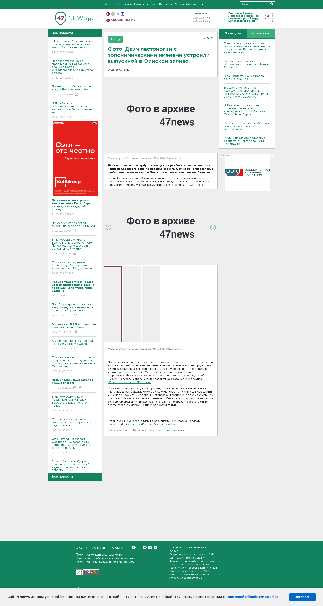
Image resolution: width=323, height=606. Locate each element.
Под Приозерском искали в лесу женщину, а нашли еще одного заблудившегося (72, 309)
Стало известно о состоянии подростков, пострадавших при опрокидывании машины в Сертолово (74, 364)
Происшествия (145, 4)
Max (155, 547)
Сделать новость (123, 20)
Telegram (150, 547)
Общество (165, 4)
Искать (271, 3)
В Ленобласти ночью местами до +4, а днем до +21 (245, 77)
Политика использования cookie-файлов (105, 562)
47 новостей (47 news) (187, 548)
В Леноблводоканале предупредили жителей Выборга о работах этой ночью (70, 404)
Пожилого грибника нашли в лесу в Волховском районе (72, 90)
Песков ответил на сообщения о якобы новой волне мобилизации (246, 126)
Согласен (302, 597)
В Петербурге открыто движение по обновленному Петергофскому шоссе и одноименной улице (72, 247)
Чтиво (179, 4)
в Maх (171, 424)
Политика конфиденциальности (99, 554)
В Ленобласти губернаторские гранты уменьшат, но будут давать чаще (72, 110)
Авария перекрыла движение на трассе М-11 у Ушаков (73, 345)
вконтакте (113, 14)
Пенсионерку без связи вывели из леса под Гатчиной (73, 227)
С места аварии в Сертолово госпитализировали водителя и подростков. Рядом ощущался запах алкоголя (247, 48)
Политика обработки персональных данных (108, 558)
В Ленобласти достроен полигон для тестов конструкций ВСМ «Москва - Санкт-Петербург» (244, 110)
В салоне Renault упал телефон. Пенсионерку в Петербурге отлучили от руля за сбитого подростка (246, 92)
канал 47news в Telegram (149, 424)
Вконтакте (145, 547)
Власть (109, 4)
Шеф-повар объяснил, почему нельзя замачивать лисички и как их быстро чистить (73, 46)
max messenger (122, 14)
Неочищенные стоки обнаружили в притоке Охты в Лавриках (246, 64)
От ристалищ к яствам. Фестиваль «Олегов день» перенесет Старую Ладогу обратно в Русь (71, 446)
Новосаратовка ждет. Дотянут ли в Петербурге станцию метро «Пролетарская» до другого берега (72, 69)
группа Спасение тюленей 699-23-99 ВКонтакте (148, 349)
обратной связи (175, 430)
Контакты (99, 548)
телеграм (118, 14)
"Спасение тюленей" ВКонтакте (129, 382)
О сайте (82, 548)
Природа (115, 39)
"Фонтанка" (196, 185)
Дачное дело (195, 4)
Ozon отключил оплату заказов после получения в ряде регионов (71, 424)
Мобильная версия (108, 14)
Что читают (261, 33)
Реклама (117, 548)
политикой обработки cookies (252, 597)
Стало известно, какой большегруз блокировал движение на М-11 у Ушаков (72, 267)
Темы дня (233, 33)
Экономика (124, 4)
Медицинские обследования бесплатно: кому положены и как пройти (245, 141)
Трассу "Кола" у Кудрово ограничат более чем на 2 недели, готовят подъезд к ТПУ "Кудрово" (71, 468)
